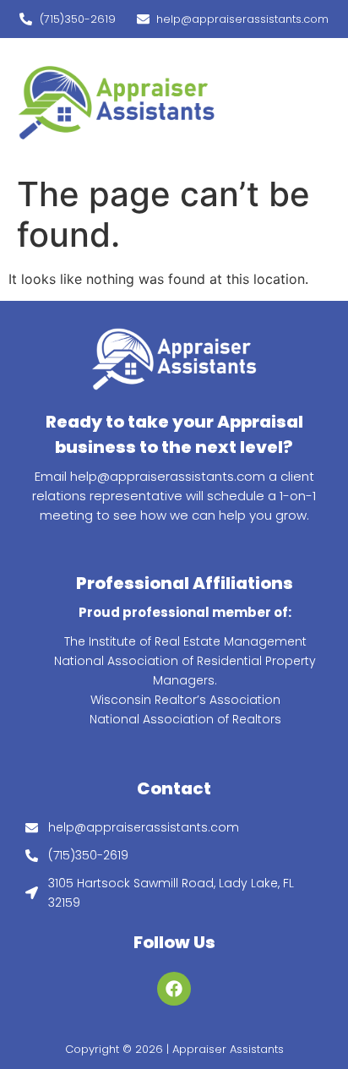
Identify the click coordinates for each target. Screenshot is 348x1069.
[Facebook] (174, 989)
